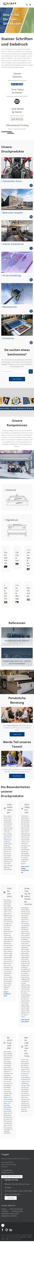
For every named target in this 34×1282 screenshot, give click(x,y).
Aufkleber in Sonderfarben (8, 838)
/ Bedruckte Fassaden (12, 212)
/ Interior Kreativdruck (12, 244)
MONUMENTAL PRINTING (9, 1216)
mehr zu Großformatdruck (7, 994)
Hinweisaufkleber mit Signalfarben (8, 1103)
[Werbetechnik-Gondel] (17, 284)
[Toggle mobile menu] (30, 4)
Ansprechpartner (12, 725)
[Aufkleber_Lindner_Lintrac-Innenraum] (17, 158)
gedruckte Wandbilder (8, 848)
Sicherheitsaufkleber (8, 1099)
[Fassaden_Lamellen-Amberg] (17, 189)
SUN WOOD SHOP (17, 1211)
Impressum (23, 1237)
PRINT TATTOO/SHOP (16, 1209)
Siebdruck (26, 925)
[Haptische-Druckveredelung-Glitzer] (17, 252)
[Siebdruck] (17, 315)
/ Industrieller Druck (11, 181)
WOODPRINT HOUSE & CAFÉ (10, 1214)
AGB (7, 1239)
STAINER (3, 1209)
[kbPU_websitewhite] (2, 1224)
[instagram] (6, 1230)
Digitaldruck (24, 927)
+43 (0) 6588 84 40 (6, 1170)
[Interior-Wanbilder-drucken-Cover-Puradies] (17, 221)
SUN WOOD (4, 1211)
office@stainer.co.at (7, 1173)
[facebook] (2, 1230)
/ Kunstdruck (7, 338)
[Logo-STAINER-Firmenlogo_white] (5, 1154)
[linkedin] (10, 1230)
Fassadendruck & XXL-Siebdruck (17, 641)
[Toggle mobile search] (27, 4)
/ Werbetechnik (9, 306)
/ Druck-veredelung (11, 275)
